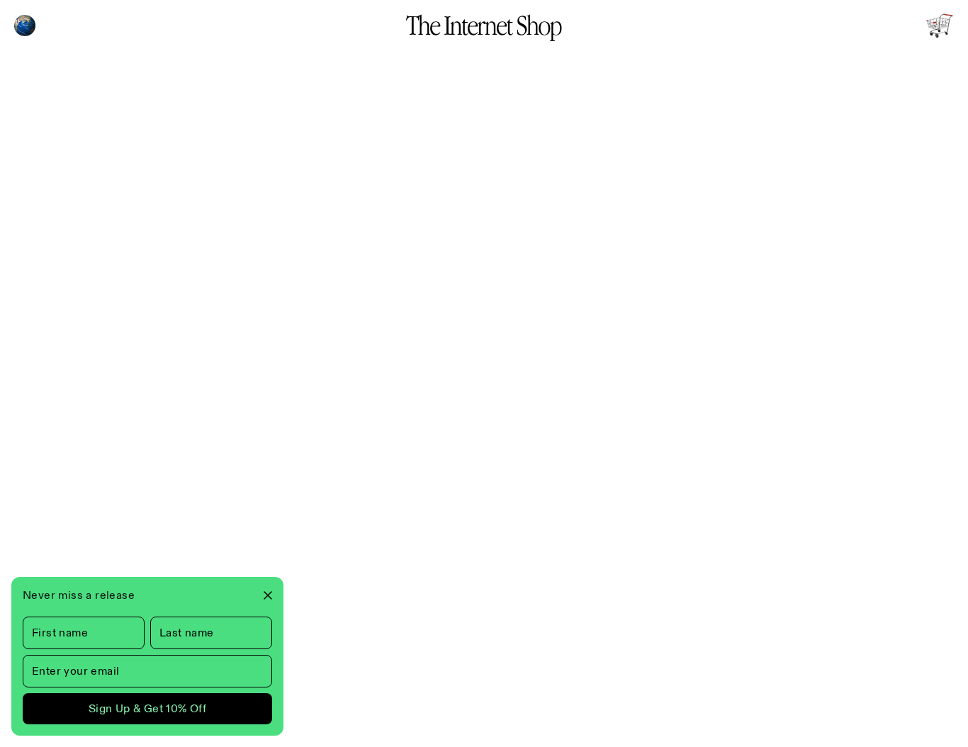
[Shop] (939, 25)
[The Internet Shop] (484, 26)
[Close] (262, 595)
